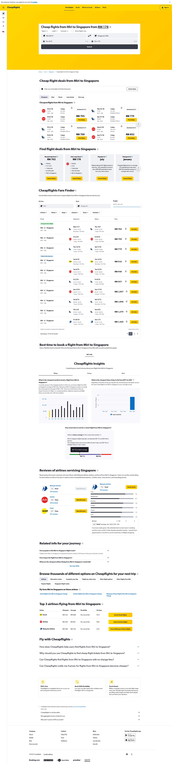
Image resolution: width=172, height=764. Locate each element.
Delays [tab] (89, 373)
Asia (45, 72)
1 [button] (130, 334)
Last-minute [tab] (70, 97)
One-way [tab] (81, 97)
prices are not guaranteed (79, 706)
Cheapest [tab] (44, 97)
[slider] (141, 207)
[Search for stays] (3, 18)
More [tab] (123, 373)
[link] (51, 178)
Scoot (51, 508)
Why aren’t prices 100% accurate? (52, 720)
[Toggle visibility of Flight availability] (116, 414)
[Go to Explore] (3, 26)
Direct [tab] (60, 97)
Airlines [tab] (43, 579)
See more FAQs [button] (74, 566)
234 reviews (54, 503)
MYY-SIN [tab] (89, 354)
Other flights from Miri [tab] (124, 579)
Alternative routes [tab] (56, 579)
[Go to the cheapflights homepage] (14, 7)
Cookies (34, 2)
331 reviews (54, 514)
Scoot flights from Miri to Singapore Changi (53, 594)
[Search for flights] (3, 14)
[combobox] (45, 31)
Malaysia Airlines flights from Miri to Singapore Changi (121, 595)
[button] (170, 2)
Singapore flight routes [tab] (62, 584)
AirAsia (52, 497)
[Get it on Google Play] (130, 735)
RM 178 (103, 27)
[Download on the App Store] (130, 740)
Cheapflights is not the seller (50, 712)
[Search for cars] (3, 22)
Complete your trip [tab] (72, 579)
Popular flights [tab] (46, 584)
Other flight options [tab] (106, 579)
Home (40, 72)
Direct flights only (80, 31)
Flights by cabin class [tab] (89, 579)
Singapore (51, 72)
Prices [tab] (56, 373)
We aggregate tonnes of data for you (53, 716)
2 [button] (134, 334)
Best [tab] (52, 97)
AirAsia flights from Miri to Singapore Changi (87, 594)
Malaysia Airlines (55, 485)
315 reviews (54, 491)
